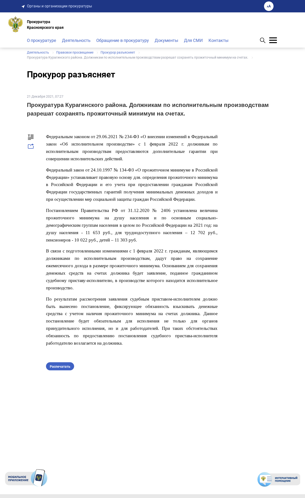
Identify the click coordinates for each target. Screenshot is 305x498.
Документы (166, 40)
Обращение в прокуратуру (122, 40)
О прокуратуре (41, 40)
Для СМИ (193, 40)
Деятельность (76, 40)
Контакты (218, 40)
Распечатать (60, 366)
